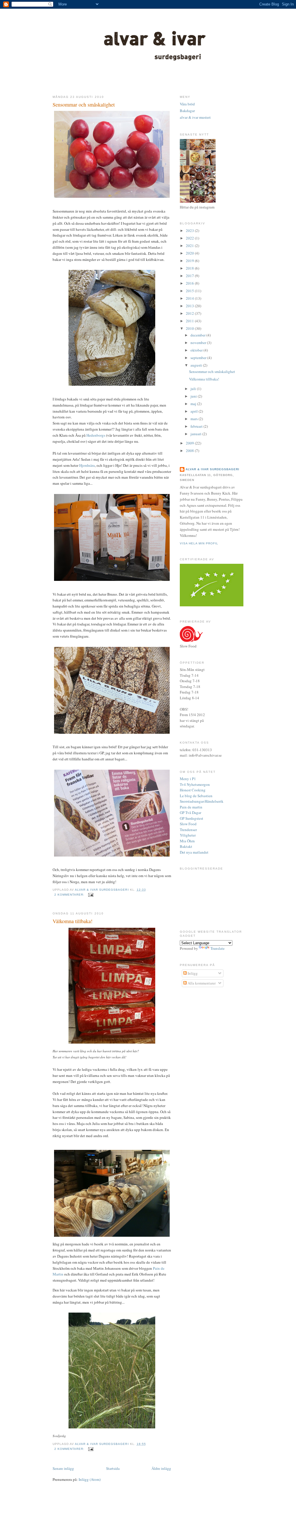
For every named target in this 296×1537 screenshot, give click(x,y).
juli (193, 388)
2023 (190, 230)
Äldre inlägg (161, 1468)
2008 (190, 450)
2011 (190, 320)
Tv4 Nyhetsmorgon (195, 784)
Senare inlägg (63, 1468)
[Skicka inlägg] (91, 894)
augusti (196, 365)
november (198, 342)
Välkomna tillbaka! (72, 921)
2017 (190, 275)
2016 (190, 283)
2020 (190, 253)
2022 (190, 238)
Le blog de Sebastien (196, 795)
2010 (190, 328)
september (198, 357)
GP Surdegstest (191, 818)
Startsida (113, 1468)
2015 (190, 290)
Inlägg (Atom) (90, 1479)
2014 (190, 298)
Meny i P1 (188, 778)
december (198, 335)
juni (194, 396)
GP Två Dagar (190, 812)
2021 (190, 245)
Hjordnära (87, 465)
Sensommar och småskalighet (84, 104)
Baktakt (186, 846)
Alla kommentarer (201, 983)
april (194, 411)
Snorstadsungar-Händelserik (201, 801)
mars (194, 418)
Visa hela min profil (199, 543)
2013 (190, 305)
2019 (190, 260)
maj (193, 403)
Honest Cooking (193, 790)
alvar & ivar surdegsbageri (212, 469)
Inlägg (192, 973)
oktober (197, 350)
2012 (190, 313)
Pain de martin (191, 807)
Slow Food (188, 823)
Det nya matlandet (194, 852)
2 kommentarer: (70, 894)
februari (197, 426)
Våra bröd (187, 104)
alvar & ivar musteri (195, 117)
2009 (190, 443)
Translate (217, 948)
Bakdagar (187, 110)
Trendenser (188, 829)
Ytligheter (188, 835)
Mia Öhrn (187, 840)
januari (196, 433)
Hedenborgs (95, 435)
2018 (190, 268)
